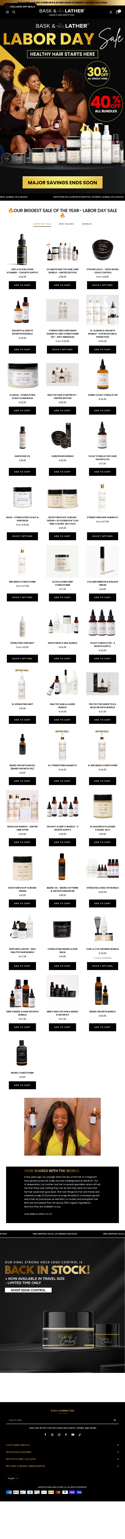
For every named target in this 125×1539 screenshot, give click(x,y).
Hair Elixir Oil (22, 456)
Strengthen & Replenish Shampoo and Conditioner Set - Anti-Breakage (62, 333)
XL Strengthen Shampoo (62, 765)
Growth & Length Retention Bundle (22, 332)
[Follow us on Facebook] (45, 1472)
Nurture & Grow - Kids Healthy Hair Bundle (22, 950)
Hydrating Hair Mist (22, 642)
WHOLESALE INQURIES (19, 1489)
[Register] (114, 1458)
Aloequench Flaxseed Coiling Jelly (102, 828)
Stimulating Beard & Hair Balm (62, 950)
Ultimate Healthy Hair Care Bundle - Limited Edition (63, 271)
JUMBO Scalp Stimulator (103, 394)
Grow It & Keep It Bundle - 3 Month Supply (62, 828)
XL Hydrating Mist (22, 704)
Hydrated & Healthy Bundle (103, 887)
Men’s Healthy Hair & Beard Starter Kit (62, 1013)
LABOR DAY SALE (42, 224)
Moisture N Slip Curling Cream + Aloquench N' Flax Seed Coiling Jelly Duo (63, 520)
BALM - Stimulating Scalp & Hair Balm (22, 519)
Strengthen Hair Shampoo (102, 517)
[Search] (13, 12)
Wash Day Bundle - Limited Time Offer (22, 828)
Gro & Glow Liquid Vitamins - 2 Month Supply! (22, 271)
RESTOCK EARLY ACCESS (21, 1496)
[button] (20, 6)
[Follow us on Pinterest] (65, 1472)
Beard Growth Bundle (102, 1011)
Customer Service (18, 1482)
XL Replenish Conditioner (102, 765)
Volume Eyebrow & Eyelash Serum (102, 583)
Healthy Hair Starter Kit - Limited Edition (62, 396)
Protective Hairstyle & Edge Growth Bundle (102, 706)
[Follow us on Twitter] (52, 1472)
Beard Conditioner (22, 1072)
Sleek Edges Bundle (63, 456)
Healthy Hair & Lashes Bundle (62, 706)
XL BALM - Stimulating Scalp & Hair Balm (22, 396)
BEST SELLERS (66, 224)
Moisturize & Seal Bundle (62, 642)
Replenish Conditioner (22, 581)
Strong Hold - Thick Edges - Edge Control (103, 271)
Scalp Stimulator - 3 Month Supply (102, 644)
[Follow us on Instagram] (59, 1472)
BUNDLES (87, 224)
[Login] (110, 12)
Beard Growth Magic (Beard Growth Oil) (22, 767)
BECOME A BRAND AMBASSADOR (25, 1503)
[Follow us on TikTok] (79, 1472)
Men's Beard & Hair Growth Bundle (22, 1013)
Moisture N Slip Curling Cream (22, 889)
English (11, 1516)
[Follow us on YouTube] (72, 1472)
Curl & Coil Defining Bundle (102, 949)
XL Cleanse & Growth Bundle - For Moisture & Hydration (102, 333)
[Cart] (117, 12)
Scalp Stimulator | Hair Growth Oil (103, 458)
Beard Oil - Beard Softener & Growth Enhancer (62, 889)
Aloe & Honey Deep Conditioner (62, 583)
